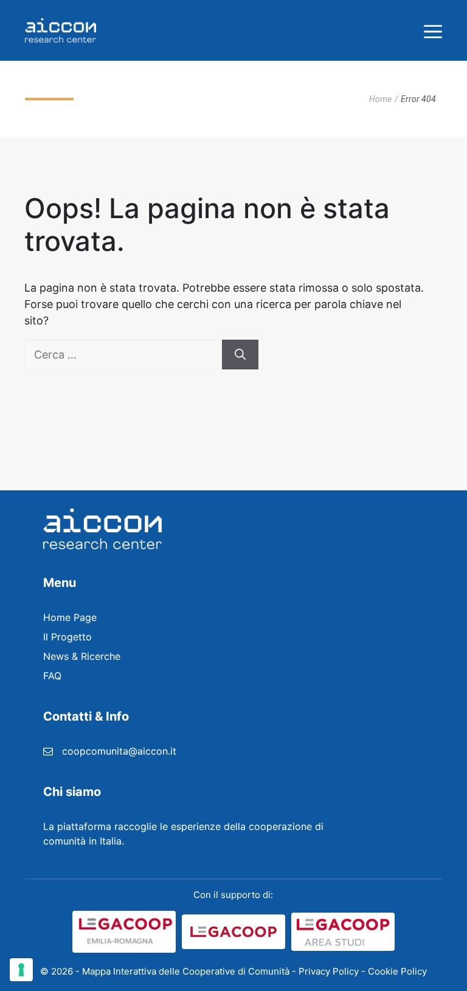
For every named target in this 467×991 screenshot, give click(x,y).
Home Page (70, 617)
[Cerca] (240, 354)
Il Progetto (67, 637)
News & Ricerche (81, 656)
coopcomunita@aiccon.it (119, 751)
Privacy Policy (329, 971)
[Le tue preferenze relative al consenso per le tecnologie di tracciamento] (21, 969)
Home (380, 99)
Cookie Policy (397, 971)
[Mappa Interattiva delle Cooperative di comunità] (60, 30)
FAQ (52, 676)
